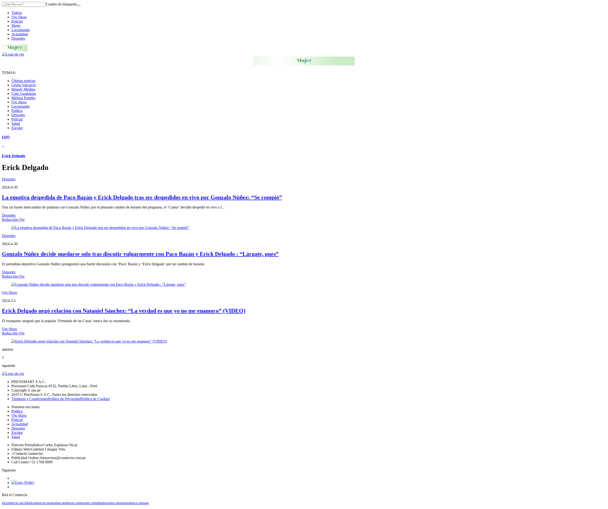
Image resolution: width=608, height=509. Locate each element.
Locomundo (20, 30)
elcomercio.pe (12, 503)
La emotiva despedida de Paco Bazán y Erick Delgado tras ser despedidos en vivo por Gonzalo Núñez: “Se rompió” (142, 197)
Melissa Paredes (23, 98)
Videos (16, 13)
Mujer (15, 26)
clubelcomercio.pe (36, 503)
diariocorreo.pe (108, 503)
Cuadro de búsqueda (61, 4)
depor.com (73, 503)
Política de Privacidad (64, 399)
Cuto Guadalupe (23, 94)
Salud (15, 123)
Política (17, 111)
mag (145, 503)
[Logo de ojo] (13, 54)
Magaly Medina (23, 89)
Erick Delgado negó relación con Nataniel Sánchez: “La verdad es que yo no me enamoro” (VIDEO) (123, 311)
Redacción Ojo (13, 220)
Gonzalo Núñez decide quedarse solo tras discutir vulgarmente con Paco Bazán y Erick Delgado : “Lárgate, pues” (140, 254)
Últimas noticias (23, 81)
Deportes (18, 38)
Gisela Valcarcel (23, 85)
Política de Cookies (95, 399)
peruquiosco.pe (130, 503)
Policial (17, 21)
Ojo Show (19, 17)
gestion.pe (57, 503)
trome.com (89, 503)
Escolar (17, 128)
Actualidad (19, 34)
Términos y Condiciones (29, 399)
